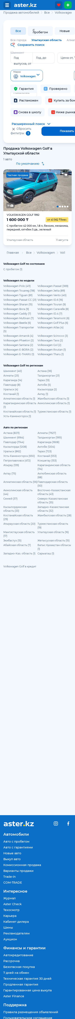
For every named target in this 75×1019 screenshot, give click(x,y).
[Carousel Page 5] (65, 190)
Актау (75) (9, 473)
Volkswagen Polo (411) (17, 286)
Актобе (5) (44, 384)
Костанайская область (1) (19, 411)
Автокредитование (18, 955)
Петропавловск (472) (17, 460)
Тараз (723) (45, 451)
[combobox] (26, 75)
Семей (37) (10, 498)
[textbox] (27, 76)
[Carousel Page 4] (51, 190)
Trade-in (9, 877)
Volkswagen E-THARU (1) (18, 354)
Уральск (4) (10, 389)
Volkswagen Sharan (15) (17, 304)
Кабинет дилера (16, 922)
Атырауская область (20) (19, 523)
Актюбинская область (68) (52, 475)
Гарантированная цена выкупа (27, 990)
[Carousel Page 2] (24, 190)
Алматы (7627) (47, 432)
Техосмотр (11, 910)
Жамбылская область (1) (53, 398)
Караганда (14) (12, 380)
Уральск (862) (12, 451)
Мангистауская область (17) (19, 534)
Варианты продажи (18, 871)
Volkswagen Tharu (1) (51, 354)
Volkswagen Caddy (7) (17, 313)
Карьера (9, 916)
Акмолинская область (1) (54, 403)
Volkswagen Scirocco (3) (53, 335)
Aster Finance (13, 996)
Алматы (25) (11, 375)
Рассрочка (11, 961)
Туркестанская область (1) (54, 411)
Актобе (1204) (46, 446)
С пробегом (40, 31)
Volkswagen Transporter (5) (18, 329)
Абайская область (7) (17, 545)
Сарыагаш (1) (46, 553)
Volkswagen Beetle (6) (17, 322)
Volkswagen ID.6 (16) (50, 299)
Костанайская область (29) (18, 517)
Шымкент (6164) (13, 437)
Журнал (9, 898)
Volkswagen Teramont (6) (53, 318)
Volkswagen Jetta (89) (51, 290)
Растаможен (28, 100)
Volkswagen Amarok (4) (18, 335)
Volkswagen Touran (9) (52, 304)
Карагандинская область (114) (54, 467)
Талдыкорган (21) (49, 375)
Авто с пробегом (16, 841)
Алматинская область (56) (20, 481)
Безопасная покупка (19, 967)
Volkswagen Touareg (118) (19, 290)
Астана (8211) (11, 432)
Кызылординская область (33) (15, 508)
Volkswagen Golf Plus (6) (53, 322)
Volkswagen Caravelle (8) (53, 309)
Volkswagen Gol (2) (49, 345)
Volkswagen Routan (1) (52, 349)
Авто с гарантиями (18, 847)
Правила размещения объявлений (30, 1012)
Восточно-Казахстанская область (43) (54, 492)
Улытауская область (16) (53, 532)
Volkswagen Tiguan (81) (17, 295)
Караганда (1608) (48, 442)
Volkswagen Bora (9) (16, 309)
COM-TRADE (12, 882)
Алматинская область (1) (19, 398)
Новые (65, 31)
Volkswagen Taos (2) (50, 340)
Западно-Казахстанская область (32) (53, 508)
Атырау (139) (11, 465)
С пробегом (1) (12, 269)
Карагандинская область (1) (19, 405)
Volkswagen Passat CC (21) (19, 299)
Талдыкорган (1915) (50, 437)
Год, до (41, 58)
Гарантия (26, 89)
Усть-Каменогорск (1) (17, 416)
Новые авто (12, 853)
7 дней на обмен (16, 973)
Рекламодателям (16, 933)
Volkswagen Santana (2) (18, 345)
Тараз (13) (44, 380)
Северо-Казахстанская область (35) (53, 500)
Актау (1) (43, 394)
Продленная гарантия (20, 984)
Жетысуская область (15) (54, 540)
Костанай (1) (11, 394)
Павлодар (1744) (13, 442)
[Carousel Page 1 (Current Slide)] (10, 190)
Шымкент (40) (12, 371)
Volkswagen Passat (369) (53, 286)
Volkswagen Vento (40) (52, 295)
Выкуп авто (12, 859)
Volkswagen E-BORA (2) (18, 349)
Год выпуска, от (22, 61)
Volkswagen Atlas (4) (51, 327)
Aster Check (12, 904)
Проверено (58, 89)
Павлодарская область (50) (53, 483)
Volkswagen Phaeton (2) (18, 340)
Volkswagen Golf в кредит (19, 566)
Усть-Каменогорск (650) (19, 455)
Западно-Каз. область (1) (19, 553)
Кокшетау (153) (47, 460)
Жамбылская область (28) (54, 515)
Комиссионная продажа (22, 865)
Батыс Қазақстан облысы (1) (54, 547)
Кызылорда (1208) (15, 446)
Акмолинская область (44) (17, 492)
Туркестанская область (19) (53, 525)
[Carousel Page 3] (37, 190)
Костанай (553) (47, 455)
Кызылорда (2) (47, 389)
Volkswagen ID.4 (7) (50, 313)
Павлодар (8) (11, 384)
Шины (8, 927)
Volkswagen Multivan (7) (18, 318)
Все (18, 31)
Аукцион (10, 939)
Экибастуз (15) (12, 540)
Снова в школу (29, 112)
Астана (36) (45, 371)
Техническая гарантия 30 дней (27, 978)
